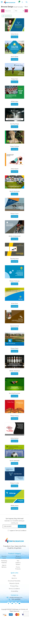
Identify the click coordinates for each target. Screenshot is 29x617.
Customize (14, 37)
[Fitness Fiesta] (14, 339)
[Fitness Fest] (14, 69)
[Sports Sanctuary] (14, 182)
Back (26, 6)
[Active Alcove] (14, 24)
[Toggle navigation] (2, 2)
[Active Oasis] (14, 294)
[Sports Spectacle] (14, 451)
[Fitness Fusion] (14, 204)
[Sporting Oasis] (14, 249)
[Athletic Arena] (14, 496)
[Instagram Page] (16, 603)
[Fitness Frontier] (14, 473)
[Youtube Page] (19, 603)
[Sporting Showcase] (14, 384)
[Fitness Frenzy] (14, 406)
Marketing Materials (4, 561)
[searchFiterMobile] (2, 10)
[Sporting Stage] (14, 114)
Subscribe (22, 526)
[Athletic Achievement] (14, 226)
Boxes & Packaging (18, 557)
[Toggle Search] (26, 2)
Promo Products (17, 568)
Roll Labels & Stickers (17, 562)
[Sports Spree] (14, 47)
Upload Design (8, 15)
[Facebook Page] (8, 603)
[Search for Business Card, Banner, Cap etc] (26, 10)
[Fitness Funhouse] (14, 271)
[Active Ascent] (14, 159)
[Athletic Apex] (14, 92)
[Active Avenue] (14, 429)
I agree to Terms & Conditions (18, 530)
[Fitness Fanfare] (14, 137)
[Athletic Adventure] (14, 361)
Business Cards (4, 557)
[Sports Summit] (14, 316)
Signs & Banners (4, 566)
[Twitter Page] (12, 603)
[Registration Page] (22, 2)
